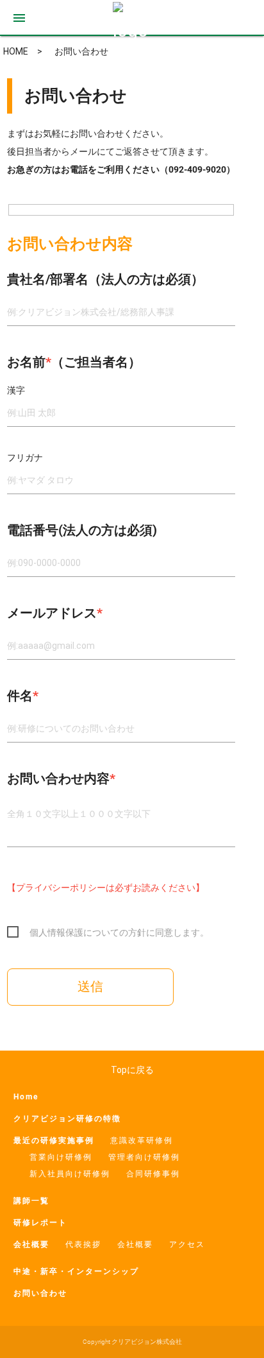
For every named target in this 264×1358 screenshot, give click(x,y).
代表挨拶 (83, 1244)
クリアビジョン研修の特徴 (67, 1118)
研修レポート (40, 1222)
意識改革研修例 (141, 1140)
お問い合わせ (40, 1293)
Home (25, 1096)
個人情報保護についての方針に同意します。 (119, 932)
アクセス (187, 1244)
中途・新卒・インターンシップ (76, 1271)
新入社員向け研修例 (69, 1173)
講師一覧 (31, 1200)
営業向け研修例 (60, 1157)
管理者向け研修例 (144, 1157)
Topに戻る (132, 1070)
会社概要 (31, 1244)
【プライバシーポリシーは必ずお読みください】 (105, 887)
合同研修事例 (153, 1173)
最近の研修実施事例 (53, 1140)
